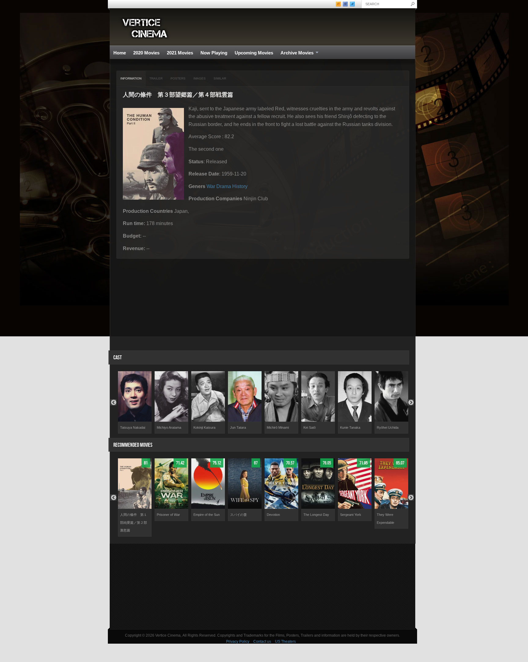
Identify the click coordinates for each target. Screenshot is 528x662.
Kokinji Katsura (204, 427)
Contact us (262, 641)
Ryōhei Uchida (387, 427)
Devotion (273, 514)
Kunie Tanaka (350, 427)
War (211, 186)
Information (130, 78)
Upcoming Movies (254, 52)
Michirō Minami (278, 427)
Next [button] (411, 402)
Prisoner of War (168, 514)
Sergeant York (350, 514)
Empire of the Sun (206, 514)
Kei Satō (309, 427)
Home (119, 52)
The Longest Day (316, 514)
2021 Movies (180, 52)
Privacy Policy (237, 641)
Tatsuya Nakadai (132, 427)
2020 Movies (146, 52)
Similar (220, 78)
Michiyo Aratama (169, 427)
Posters (177, 78)
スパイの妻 (238, 514)
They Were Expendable (385, 518)
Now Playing (213, 52)
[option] (134, 402)
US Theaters (285, 641)
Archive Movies (295, 53)
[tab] (131, 78)
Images (199, 78)
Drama (223, 186)
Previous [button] (113, 402)
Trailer (156, 78)
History (240, 186)
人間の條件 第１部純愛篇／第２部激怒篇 (133, 522)
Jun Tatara (238, 427)
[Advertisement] (262, 586)
